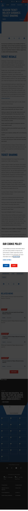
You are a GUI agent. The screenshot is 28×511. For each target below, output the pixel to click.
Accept (6, 265)
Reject (14, 265)
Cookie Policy (16, 256)
